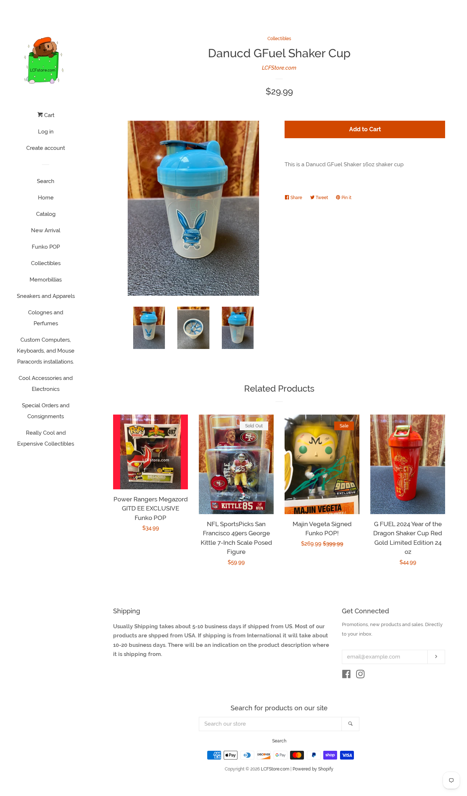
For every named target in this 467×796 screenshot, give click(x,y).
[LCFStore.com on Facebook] (346, 675)
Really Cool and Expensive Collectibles (45, 438)
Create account (45, 148)
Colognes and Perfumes (45, 318)
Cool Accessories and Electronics (46, 383)
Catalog (45, 214)
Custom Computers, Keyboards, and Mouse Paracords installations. (45, 351)
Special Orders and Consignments (45, 411)
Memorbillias (46, 279)
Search (45, 181)
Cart (48, 115)
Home (46, 197)
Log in (46, 131)
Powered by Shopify (313, 769)
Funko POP (46, 247)
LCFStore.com (279, 68)
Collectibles (46, 263)
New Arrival (45, 230)
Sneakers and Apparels (46, 296)
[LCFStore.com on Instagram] (360, 675)
